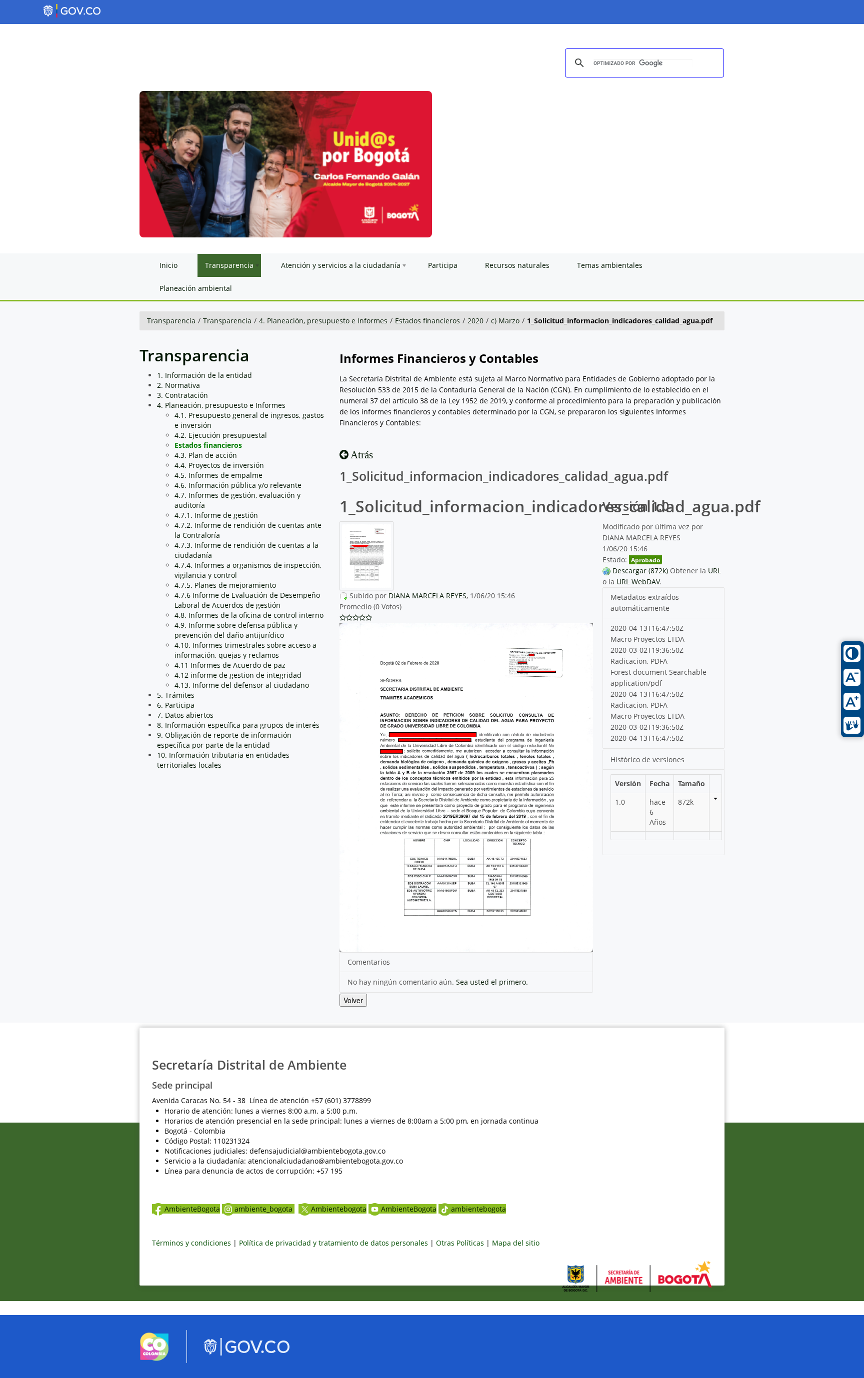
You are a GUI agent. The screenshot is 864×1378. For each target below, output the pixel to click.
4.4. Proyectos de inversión (219, 465)
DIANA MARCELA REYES (427, 595)
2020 (476, 320)
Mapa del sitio (516, 1243)
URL (714, 570)
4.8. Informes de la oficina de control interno (249, 615)
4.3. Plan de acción (205, 455)
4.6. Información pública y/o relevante (238, 485)
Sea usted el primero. (492, 982)
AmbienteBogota (192, 1209)
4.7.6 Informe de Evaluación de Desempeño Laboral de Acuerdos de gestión (247, 600)
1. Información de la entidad (204, 375)
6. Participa (175, 705)
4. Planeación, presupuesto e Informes (323, 320)
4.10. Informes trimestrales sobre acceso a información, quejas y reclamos (245, 650)
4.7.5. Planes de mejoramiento (225, 585)
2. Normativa (178, 385)
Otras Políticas (460, 1243)
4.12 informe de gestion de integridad (238, 675)
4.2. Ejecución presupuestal (220, 435)
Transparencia (171, 320)
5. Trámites (175, 695)
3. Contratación (182, 395)
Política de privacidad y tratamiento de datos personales (333, 1243)
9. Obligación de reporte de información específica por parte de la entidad (224, 740)
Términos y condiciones (191, 1243)
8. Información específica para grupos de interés (238, 725)
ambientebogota (478, 1209)
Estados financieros (427, 320)
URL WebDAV (638, 581)
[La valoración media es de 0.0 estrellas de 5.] (343, 617)
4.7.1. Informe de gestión (216, 515)
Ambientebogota (338, 1209)
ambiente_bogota (264, 1209)
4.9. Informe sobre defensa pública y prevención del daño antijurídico (236, 630)
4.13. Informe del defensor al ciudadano (241, 685)
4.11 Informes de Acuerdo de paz (230, 665)
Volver (353, 1000)
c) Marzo (505, 320)
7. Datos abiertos (185, 715)
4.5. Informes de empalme (218, 475)
